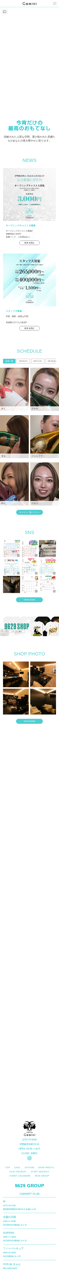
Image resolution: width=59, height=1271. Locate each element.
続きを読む (29, 243)
